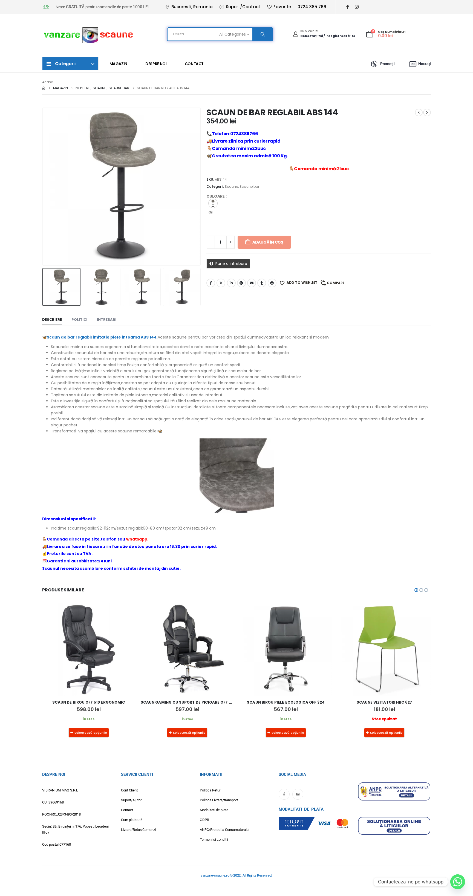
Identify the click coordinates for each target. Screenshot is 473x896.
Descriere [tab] (52, 319)
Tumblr (261, 283)
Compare (336, 283)
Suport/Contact (243, 7)
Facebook (210, 283)
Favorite (282, 7)
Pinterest (241, 283)
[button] (43, 187)
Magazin (118, 64)
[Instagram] (356, 7)
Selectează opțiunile (90, 732)
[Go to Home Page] (43, 88)
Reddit (272, 283)
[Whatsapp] (457, 881)
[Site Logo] (88, 34)
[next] (427, 112)
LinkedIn (231, 283)
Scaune (231, 186)
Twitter (221, 283)
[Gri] (213, 203)
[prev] (419, 112)
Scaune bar (249, 186)
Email (251, 283)
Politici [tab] (79, 319)
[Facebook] (347, 7)
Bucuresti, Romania (192, 7)
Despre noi (156, 64)
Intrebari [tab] (106, 319)
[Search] (262, 34)
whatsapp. (137, 539)
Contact (194, 64)
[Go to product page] (88, 649)
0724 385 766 (312, 7)
